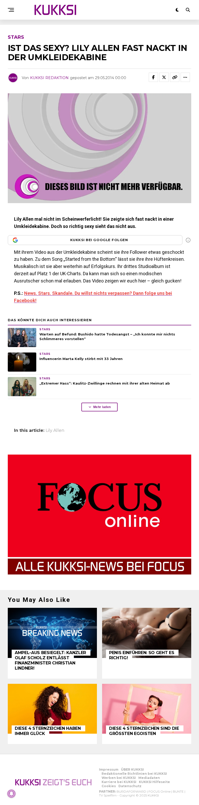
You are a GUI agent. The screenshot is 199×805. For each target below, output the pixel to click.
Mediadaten (149, 778)
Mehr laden (102, 407)
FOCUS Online (159, 791)
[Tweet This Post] (164, 77)
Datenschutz (129, 786)
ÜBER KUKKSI (132, 769)
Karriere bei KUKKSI (119, 782)
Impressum (108, 769)
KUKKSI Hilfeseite (154, 782)
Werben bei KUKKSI (119, 778)
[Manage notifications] (11, 793)
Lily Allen (55, 430)
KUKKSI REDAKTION (49, 77)
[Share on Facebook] (153, 77)
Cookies (109, 786)
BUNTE (178, 791)
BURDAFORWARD (131, 791)
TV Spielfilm (108, 795)
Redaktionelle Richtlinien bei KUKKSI (134, 774)
